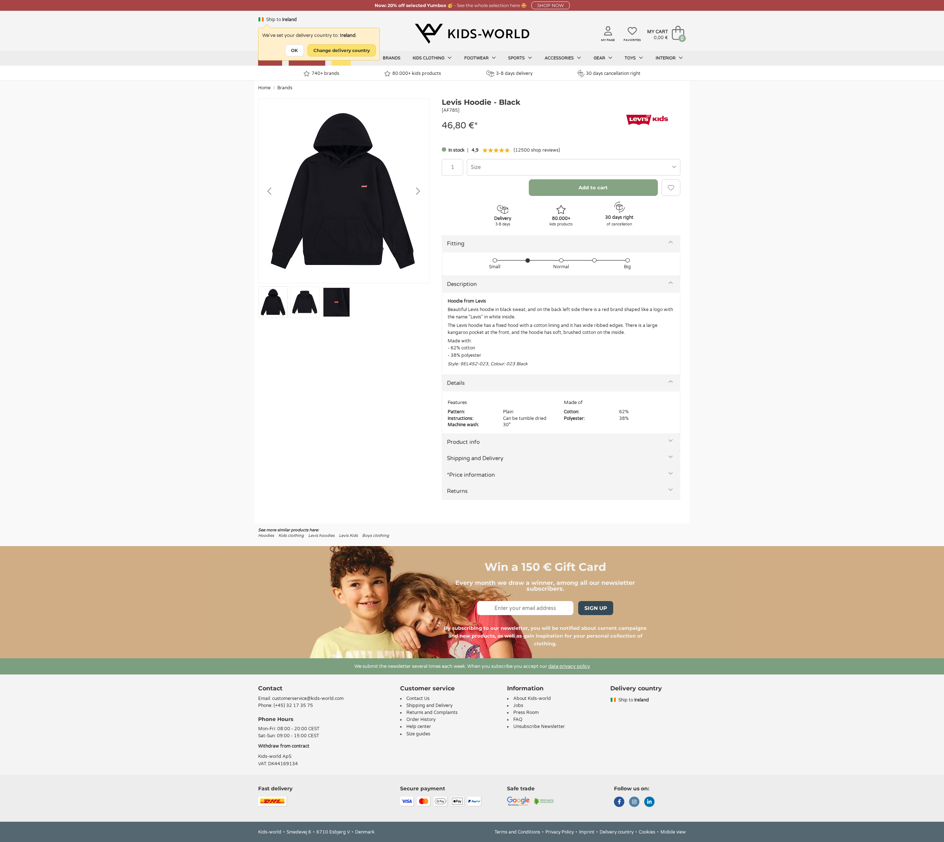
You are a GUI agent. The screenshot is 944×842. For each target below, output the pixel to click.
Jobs (518, 705)
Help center (418, 726)
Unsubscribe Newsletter (539, 726)
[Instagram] (634, 802)
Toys (631, 58)
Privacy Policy (559, 832)
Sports (517, 58)
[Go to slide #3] (336, 302)
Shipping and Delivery (475, 458)
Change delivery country (341, 50)
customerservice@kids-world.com (308, 698)
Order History (420, 719)
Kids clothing (429, 58)
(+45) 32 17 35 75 (293, 705)
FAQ (518, 719)
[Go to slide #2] (304, 302)
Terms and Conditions (517, 832)
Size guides (418, 733)
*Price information (471, 475)
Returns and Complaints (432, 712)
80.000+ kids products (416, 73)
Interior (666, 58)
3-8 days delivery (514, 73)
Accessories (560, 58)
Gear (600, 58)
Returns (457, 491)
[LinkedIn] (649, 802)
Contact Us (418, 698)
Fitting (455, 243)
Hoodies (266, 535)
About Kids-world (532, 698)
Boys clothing (375, 535)
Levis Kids (348, 535)
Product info (463, 442)
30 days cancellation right (613, 73)
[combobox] (573, 167)
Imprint (586, 832)
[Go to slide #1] (273, 302)
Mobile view (673, 832)
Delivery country (617, 832)
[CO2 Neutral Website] (544, 800)
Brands (391, 58)
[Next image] (417, 191)
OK (294, 50)
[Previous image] (270, 191)
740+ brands (325, 73)
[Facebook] (619, 802)
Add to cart (593, 187)
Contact (270, 688)
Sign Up (595, 608)
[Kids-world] (472, 34)
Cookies (647, 832)
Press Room (526, 712)
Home (264, 87)
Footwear (477, 58)
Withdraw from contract (283, 746)
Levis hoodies (321, 535)
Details (456, 383)
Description (462, 284)
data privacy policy (569, 666)
